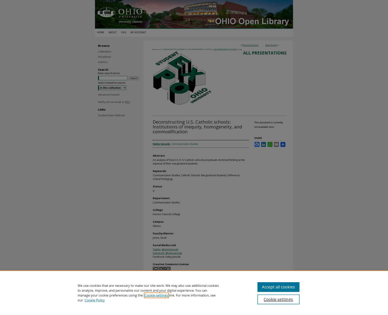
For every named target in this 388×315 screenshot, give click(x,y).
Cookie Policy (95, 300)
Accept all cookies (278, 287)
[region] (194, 292)
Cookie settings (156, 295)
